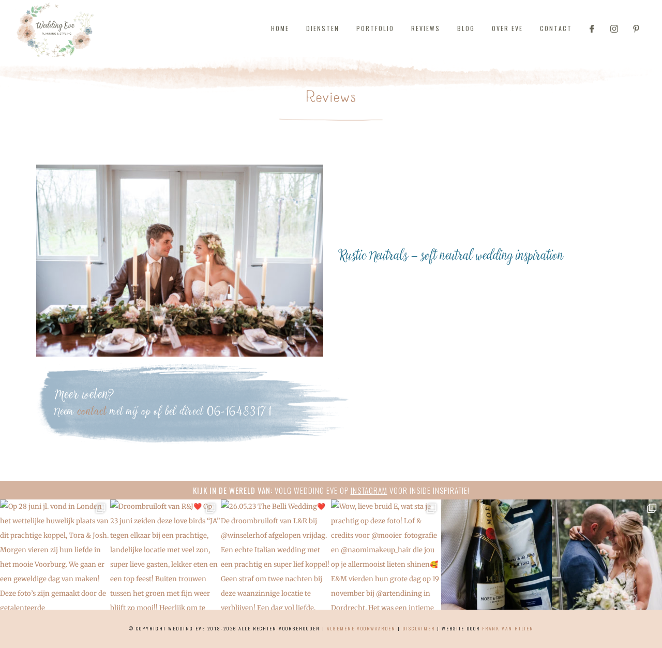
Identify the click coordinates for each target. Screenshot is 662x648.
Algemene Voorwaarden (361, 628)
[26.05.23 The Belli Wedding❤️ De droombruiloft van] (276, 554)
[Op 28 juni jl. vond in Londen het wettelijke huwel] (55, 554)
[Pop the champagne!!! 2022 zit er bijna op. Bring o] (496, 554)
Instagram (369, 490)
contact (92, 412)
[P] (636, 28)
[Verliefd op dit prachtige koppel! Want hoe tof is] (607, 554)
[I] (614, 28)
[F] (591, 28)
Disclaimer (418, 628)
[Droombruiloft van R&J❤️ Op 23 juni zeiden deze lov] (165, 554)
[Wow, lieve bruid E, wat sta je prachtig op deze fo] (386, 554)
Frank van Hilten (508, 628)
